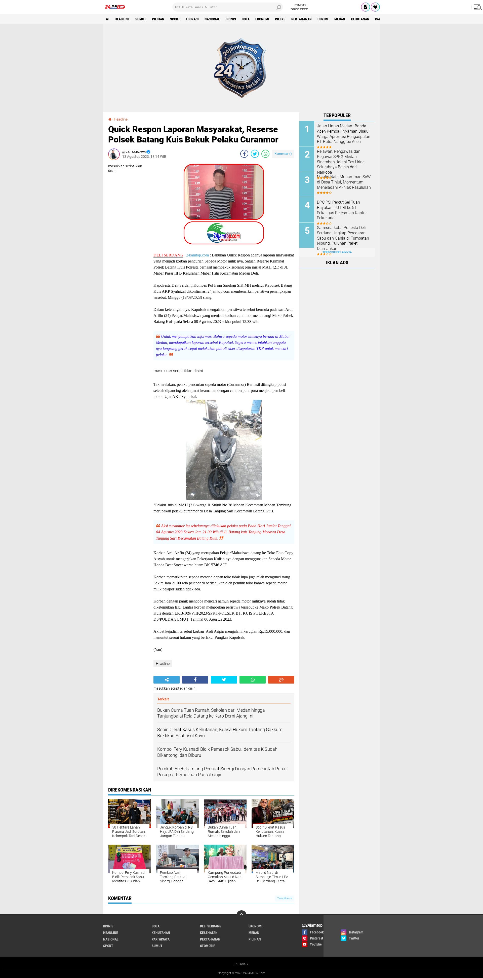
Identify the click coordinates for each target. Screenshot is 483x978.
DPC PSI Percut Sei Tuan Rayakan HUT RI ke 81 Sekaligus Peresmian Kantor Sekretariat (342, 210)
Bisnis (231, 19)
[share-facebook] (244, 154)
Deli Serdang (210, 926)
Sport (175, 19)
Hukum (323, 19)
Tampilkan (283, 898)
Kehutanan (360, 19)
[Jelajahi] (477, 7)
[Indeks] (365, 7)
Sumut (140, 19)
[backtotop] (241, 915)
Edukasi (192, 19)
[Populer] (375, 7)
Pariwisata (161, 939)
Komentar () (283, 154)
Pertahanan (301, 19)
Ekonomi (262, 19)
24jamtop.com (197, 255)
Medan (339, 19)
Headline (122, 19)
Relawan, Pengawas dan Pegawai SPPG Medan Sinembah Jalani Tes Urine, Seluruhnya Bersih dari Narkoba (341, 162)
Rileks (280, 19)
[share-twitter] (255, 154)
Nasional (212, 19)
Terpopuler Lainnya (337, 252)
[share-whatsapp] (265, 154)
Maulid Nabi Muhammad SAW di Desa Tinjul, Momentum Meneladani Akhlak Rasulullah (344, 182)
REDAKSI (241, 964)
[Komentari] (281, 680)
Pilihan (158, 19)
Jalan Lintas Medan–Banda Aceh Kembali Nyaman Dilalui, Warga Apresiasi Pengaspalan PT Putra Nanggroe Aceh (343, 134)
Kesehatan (209, 933)
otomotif (207, 946)
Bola (246, 19)
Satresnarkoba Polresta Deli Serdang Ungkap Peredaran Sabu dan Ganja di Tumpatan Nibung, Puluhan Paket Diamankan (343, 238)
